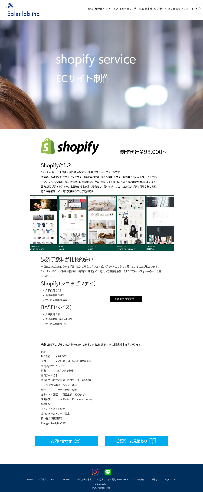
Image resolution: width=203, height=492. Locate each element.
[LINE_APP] (108, 472)
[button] (126, 9)
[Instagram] (95, 472)
